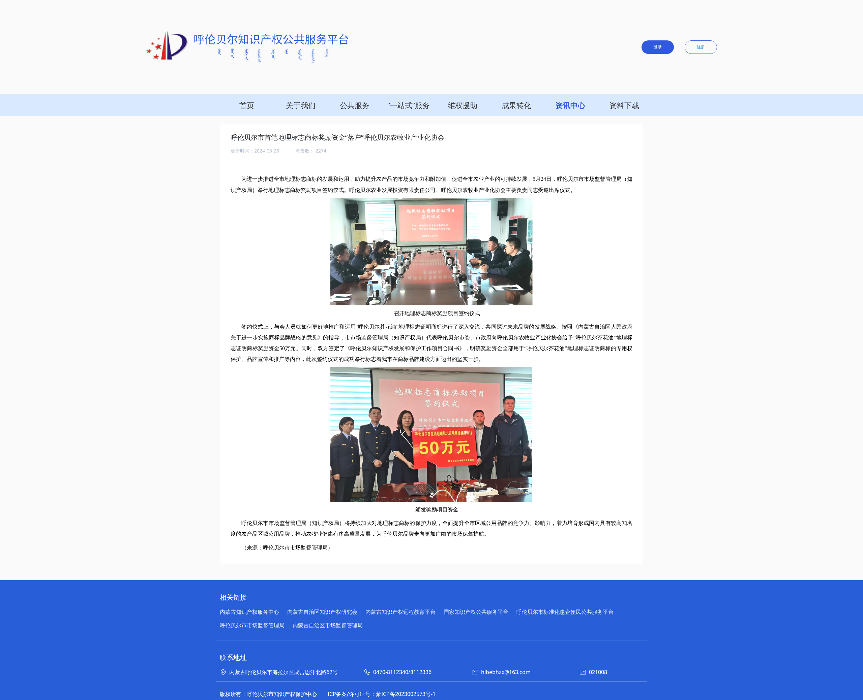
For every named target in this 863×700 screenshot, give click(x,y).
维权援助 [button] (462, 105)
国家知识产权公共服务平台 (476, 611)
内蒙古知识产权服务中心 (249, 611)
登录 (658, 47)
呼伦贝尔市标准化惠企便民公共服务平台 (565, 611)
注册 (701, 47)
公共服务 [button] (354, 105)
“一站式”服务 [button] (408, 105)
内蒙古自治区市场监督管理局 (328, 625)
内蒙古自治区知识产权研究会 (322, 611)
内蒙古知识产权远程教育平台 (400, 611)
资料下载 (624, 105)
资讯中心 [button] (570, 105)
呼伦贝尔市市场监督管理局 (252, 625)
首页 (246, 105)
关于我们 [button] (301, 105)
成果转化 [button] (516, 105)
